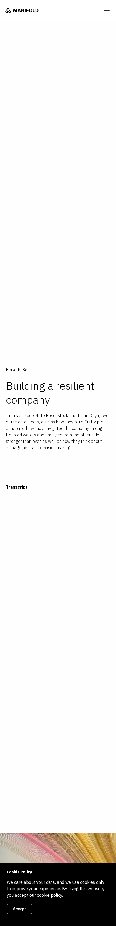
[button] (107, 10)
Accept (19, 908)
